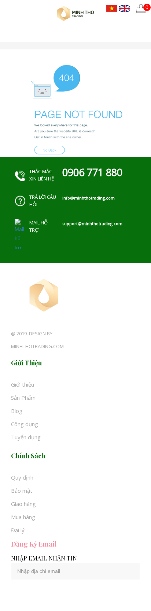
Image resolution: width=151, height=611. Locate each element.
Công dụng (24, 424)
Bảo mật (21, 490)
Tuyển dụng (26, 437)
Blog (16, 410)
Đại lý (18, 530)
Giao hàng (23, 503)
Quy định (22, 477)
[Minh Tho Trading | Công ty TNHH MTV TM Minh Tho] (75, 13)
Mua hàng (23, 517)
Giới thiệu (22, 384)
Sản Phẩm (23, 397)
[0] (141, 8)
